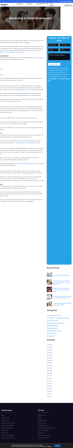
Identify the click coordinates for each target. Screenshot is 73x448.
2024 (48, 350)
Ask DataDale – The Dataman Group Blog (58, 318)
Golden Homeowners (43, 430)
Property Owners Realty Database (46, 428)
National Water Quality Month (61, 275)
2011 (48, 383)
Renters (40, 418)
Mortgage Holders (42, 425)
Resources (51, 3)
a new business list (28, 89)
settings (49, 446)
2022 (48, 355)
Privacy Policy (53, 78)
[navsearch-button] (63, 5)
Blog (47, 3)
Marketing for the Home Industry (55, 323)
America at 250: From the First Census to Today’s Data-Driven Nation (61, 290)
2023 (48, 352)
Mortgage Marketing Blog (54, 331)
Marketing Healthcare (52, 325)
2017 (48, 368)
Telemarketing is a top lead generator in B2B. (27, 142)
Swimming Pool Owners (44, 438)
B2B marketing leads (24, 163)
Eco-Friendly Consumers (44, 435)
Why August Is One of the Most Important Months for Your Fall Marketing (61, 282)
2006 (48, 396)
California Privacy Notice (7, 435)
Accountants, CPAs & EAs (54, 315)
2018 (48, 365)
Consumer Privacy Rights (7, 425)
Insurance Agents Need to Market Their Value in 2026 (62, 304)
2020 (48, 360)
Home (2, 415)
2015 (48, 373)
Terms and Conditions (6, 428)
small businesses (39, 57)
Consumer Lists (20, 3)
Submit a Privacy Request (7, 438)
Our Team (51, 5)
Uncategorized (51, 336)
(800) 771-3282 (70, 5)
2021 (48, 358)
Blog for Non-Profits (52, 320)
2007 (48, 393)
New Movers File (42, 423)
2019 (48, 363)
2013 (48, 378)
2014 (48, 375)
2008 (48, 391)
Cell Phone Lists (42, 415)
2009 (48, 388)
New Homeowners (42, 420)
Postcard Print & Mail (40, 3)
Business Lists (30, 3)
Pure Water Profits (52, 333)
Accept (57, 445)
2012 (48, 381)
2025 (48, 347)
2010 (48, 386)
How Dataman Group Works (8, 423)
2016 (48, 370)
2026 (48, 345)
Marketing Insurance (52, 328)
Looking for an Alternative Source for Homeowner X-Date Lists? (62, 297)
